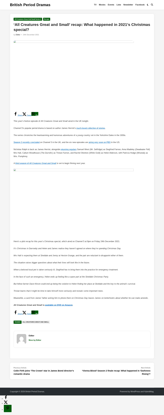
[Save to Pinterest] (8, 408)
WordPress (135, 392)
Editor (18, 35)
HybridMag (149, 392)
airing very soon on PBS (99, 142)
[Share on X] (6, 403)
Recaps (46, 19)
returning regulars (68, 149)
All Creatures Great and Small (36, 322)
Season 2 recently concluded (26, 142)
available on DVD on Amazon (59, 305)
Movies (102, 5)
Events (111, 5)
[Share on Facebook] (6, 399)
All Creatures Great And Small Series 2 (28, 19)
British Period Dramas (30, 5)
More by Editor (35, 340)
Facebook (140, 5)
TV (95, 5)
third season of (35, 163)
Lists (119, 5)
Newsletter (128, 5)
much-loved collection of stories (90, 128)
